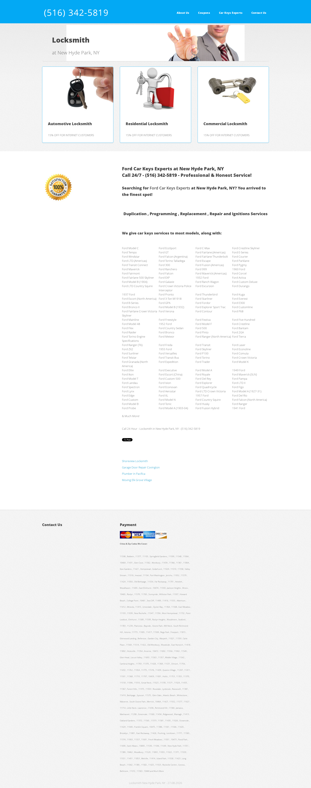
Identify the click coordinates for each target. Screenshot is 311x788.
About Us (183, 12)
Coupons (204, 12)
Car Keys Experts (230, 12)
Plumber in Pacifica (133, 474)
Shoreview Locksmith (135, 461)
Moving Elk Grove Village (137, 480)
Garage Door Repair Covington (141, 467)
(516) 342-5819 (76, 12)
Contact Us (258, 12)
